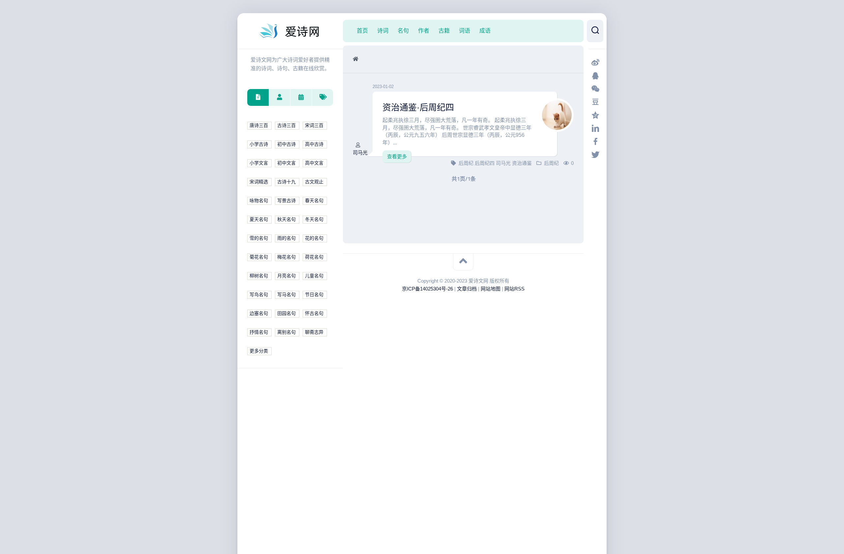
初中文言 (286, 163)
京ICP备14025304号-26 (427, 289)
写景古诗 (286, 200)
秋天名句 (286, 219)
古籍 (444, 30)
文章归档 (467, 289)
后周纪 (467, 163)
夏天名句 (259, 219)
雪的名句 (259, 238)
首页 (362, 30)
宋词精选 (259, 182)
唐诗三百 (259, 125)
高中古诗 (314, 144)
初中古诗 (286, 144)
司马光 (360, 152)
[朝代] (301, 97)
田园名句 (286, 313)
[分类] (258, 97)
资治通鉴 (522, 163)
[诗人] (279, 97)
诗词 (382, 30)
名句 (403, 30)
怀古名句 (314, 313)
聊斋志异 (314, 332)
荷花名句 (314, 257)
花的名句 (314, 238)
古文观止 (314, 182)
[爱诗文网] (290, 31)
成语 (485, 30)
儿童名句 (314, 276)
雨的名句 (286, 238)
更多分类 (259, 351)
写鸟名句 (259, 294)
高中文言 (314, 163)
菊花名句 (259, 257)
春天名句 (314, 200)
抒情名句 (259, 332)
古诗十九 (286, 182)
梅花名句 (286, 257)
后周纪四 (485, 163)
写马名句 (286, 294)
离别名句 (286, 332)
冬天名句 (314, 219)
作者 (423, 30)
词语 (464, 30)
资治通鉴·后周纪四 (418, 107)
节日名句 (314, 294)
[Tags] (322, 97)
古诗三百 (286, 125)
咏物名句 (259, 200)
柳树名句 (259, 276)
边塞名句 (259, 313)
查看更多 (397, 156)
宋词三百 (314, 125)
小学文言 (259, 163)
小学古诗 (259, 144)
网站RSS (514, 289)
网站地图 (490, 289)
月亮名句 (286, 276)
